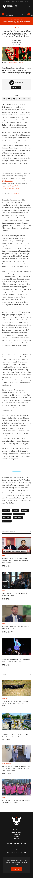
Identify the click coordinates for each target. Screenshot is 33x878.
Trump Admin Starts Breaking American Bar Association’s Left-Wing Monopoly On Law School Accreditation (16, 769)
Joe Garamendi (17, 517)
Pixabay (22, 62)
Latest (4, 674)
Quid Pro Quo (6, 521)
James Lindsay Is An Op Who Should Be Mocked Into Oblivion (14, 595)
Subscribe (16, 869)
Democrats (24, 510)
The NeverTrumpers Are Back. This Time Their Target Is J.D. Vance (16, 628)
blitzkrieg (6, 510)
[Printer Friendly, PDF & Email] (28, 99)
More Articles (16, 87)
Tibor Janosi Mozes (13, 62)
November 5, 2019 (18, 194)
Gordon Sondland (19, 514)
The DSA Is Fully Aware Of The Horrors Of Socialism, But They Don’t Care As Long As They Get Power (15, 561)
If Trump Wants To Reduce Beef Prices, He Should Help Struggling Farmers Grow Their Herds (15, 703)
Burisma (16, 510)
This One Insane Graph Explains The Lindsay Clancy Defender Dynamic (16, 801)
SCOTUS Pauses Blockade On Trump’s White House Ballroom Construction (16, 736)
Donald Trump (6, 514)
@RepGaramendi (7, 181)
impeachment (6, 517)
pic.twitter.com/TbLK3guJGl (11, 189)
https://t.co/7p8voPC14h (10, 186)
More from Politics (8, 532)
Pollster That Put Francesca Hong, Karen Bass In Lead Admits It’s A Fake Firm (16, 661)
